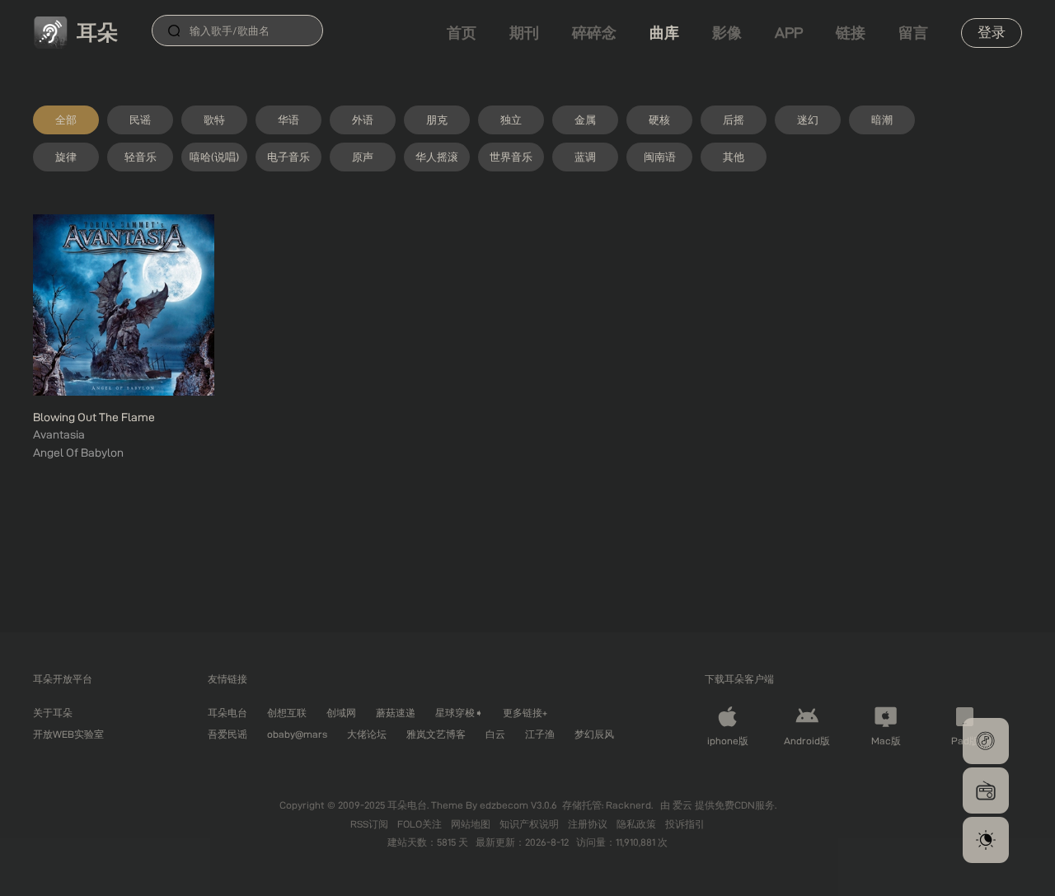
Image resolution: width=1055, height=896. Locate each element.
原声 (362, 156)
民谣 (140, 119)
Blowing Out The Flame (94, 417)
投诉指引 (685, 824)
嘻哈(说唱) (214, 156)
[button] (986, 741)
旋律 (66, 156)
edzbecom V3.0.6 (518, 805)
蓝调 (585, 156)
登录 (992, 32)
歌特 (214, 119)
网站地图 (472, 824)
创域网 (341, 712)
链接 (850, 32)
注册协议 (589, 824)
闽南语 (660, 156)
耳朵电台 (227, 712)
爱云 (684, 805)
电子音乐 (288, 156)
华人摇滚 (436, 156)
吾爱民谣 (227, 734)
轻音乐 (140, 156)
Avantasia (59, 434)
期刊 (524, 32)
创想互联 (287, 712)
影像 (727, 32)
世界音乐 (511, 156)
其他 (733, 156)
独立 (511, 119)
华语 (288, 119)
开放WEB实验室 (68, 734)
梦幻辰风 (594, 734)
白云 (495, 734)
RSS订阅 (370, 824)
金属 (585, 119)
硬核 (659, 119)
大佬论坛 (367, 734)
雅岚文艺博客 (436, 734)
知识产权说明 (530, 824)
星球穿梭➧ (459, 712)
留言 (913, 32)
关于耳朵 (53, 712)
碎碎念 (594, 32)
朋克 (437, 119)
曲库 (664, 32)
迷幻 (807, 119)
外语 (362, 119)
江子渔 (540, 734)
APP (789, 32)
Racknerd (628, 805)
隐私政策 (638, 824)
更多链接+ (525, 712)
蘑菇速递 (395, 712)
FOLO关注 (420, 824)
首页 (461, 32)
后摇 (733, 119)
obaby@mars (297, 734)
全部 (66, 119)
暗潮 (882, 119)
